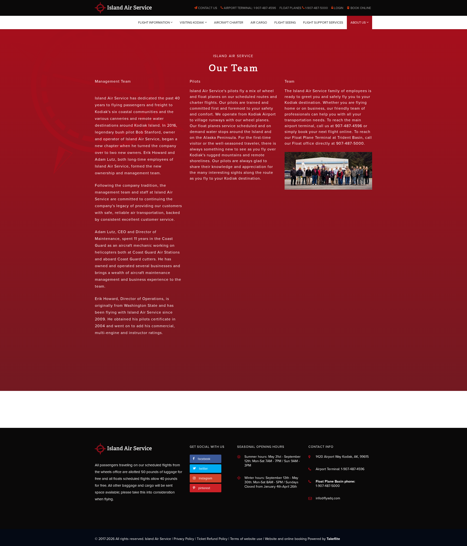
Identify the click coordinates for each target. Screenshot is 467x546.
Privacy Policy (184, 539)
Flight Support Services (323, 23)
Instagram (205, 478)
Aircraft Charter (228, 23)
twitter (203, 469)
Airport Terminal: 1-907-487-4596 (249, 8)
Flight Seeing (285, 23)
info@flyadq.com (328, 498)
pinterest (204, 488)
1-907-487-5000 (328, 486)
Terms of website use (246, 539)
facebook (204, 459)
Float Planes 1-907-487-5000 (303, 8)
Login (338, 8)
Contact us (207, 8)
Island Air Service (129, 7)
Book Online (360, 8)
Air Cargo (259, 23)
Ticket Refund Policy (212, 539)
